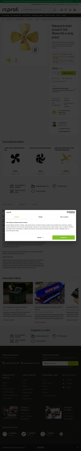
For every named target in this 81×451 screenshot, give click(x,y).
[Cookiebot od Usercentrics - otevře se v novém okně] (68, 212)
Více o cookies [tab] (64, 217)
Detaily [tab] (40, 217)
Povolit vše (63, 237)
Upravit (39, 237)
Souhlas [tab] (16, 217)
